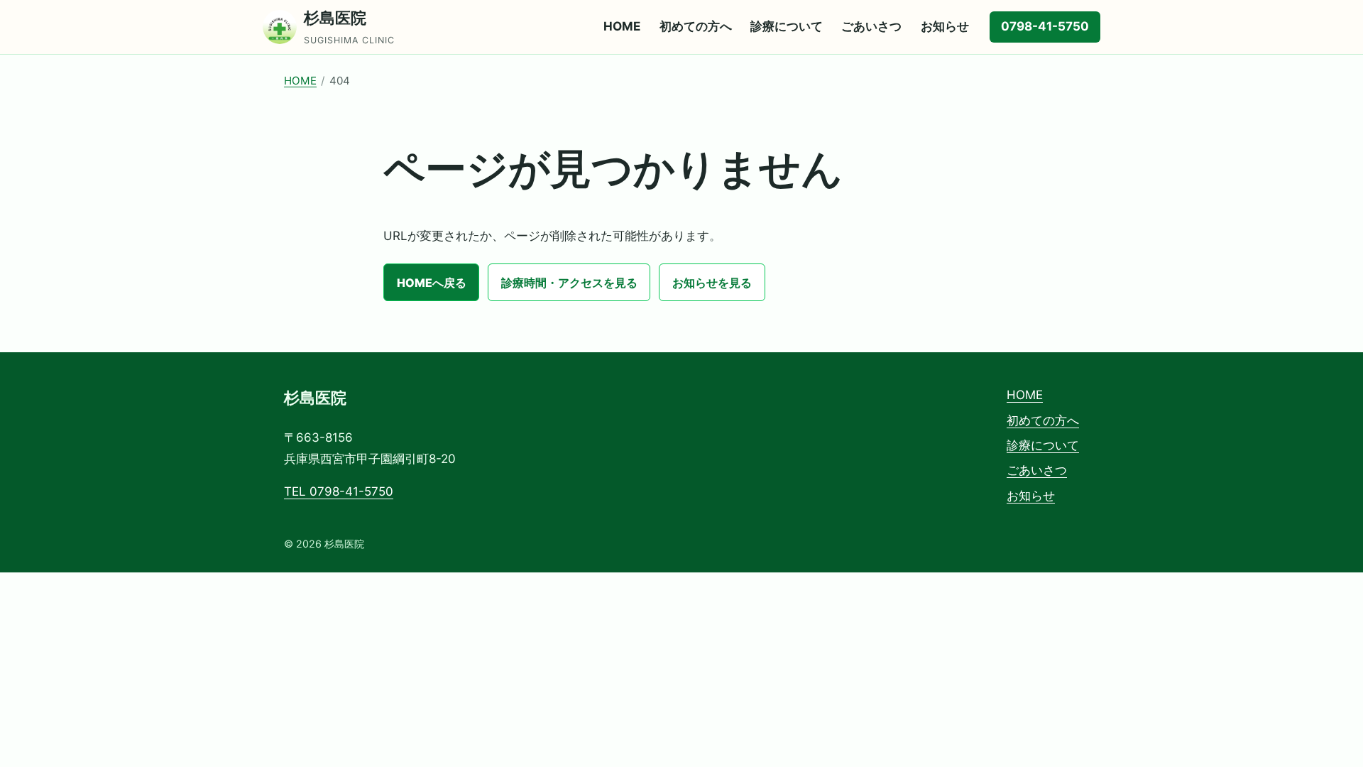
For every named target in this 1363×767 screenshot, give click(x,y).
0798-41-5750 (1045, 26)
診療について (786, 26)
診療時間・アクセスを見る (569, 283)
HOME (621, 26)
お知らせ (945, 26)
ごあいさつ (871, 26)
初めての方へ (695, 26)
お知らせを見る (712, 283)
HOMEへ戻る (431, 283)
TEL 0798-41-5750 (338, 491)
